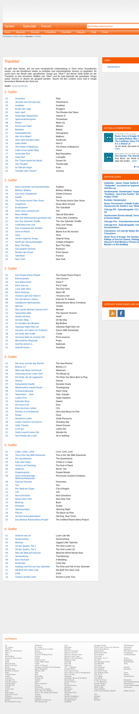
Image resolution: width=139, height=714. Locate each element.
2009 (17, 573)
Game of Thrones (41, 665)
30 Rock (8, 649)
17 (6, 153)
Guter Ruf (20, 157)
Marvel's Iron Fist (71, 653)
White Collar (98, 687)
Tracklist (38, 36)
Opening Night (22, 509)
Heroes (37, 685)
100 (17, 492)
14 (6, 143)
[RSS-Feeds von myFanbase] (113, 317)
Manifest (67, 649)
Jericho (37, 694)
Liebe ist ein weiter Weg (27, 150)
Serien (16, 36)
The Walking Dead (101, 673)
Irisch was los (21, 285)
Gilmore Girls (40, 671)
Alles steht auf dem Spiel (27, 140)
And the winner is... (24, 344)
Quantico (67, 687)
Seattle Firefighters (71, 696)
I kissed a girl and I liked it (27, 296)
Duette (18, 197)
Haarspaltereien (23, 133)
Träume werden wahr (25, 577)
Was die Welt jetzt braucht (28, 553)
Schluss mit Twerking (25, 465)
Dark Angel (9, 693)
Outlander (68, 676)
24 (6, 645)
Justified (38, 696)
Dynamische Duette (25, 384)
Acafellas (19, 105)
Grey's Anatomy (41, 683)
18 (6, 157)
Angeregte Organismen (26, 116)
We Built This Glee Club (27, 570)
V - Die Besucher (100, 682)
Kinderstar (20, 563)
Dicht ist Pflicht (22, 231)
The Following (99, 667)
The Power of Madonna (26, 147)
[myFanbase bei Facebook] (121, 317)
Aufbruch (19, 469)
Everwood (38, 653)
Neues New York (23, 499)
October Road (69, 669)
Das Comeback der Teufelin (29, 228)
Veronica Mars (99, 685)
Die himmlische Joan (13, 702)
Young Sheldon (99, 689)
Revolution (68, 689)
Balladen (19, 129)
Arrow (7, 662)
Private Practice (70, 682)
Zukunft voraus (22, 347)
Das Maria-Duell (23, 282)
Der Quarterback (23, 458)
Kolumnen (127, 649)
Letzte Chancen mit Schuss (28, 422)
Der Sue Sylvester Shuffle (27, 221)
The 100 (97, 660)
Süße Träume (22, 425)
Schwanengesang (24, 391)
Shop (126, 664)
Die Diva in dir (22, 404)
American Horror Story (13, 658)
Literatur (97, 696)
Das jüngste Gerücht (25, 249)
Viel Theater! (21, 164)
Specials (29, 26)
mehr (117, 149)
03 (6, 105)
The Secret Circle (100, 671)
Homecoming (21, 539)
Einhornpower (22, 278)
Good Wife (39, 676)
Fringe (37, 664)
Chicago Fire (10, 680)
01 (6, 98)
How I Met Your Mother (43, 691)
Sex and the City (70, 698)
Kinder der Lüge (23, 109)
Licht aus (19, 429)
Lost (66, 645)
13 (6, 140)
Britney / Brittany (23, 190)
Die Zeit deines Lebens (26, 299)
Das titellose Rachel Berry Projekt (31, 519)
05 (6, 112)
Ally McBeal (9, 656)
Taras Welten (99, 654)
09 (6, 126)
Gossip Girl (39, 678)
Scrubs (67, 694)
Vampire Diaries (100, 683)
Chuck (7, 687)
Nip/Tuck (67, 665)
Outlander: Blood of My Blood (75, 678)
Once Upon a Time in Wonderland (77, 673)
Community (9, 689)
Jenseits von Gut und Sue (27, 102)
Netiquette (128, 680)
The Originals (99, 669)
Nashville (67, 662)
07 (6, 119)
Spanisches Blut (23, 313)
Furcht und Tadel (23, 126)
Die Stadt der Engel (24, 488)
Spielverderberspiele (25, 119)
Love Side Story (23, 289)
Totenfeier (20, 255)
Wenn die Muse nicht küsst (28, 370)
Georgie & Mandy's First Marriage (47, 667)
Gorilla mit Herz (22, 316)
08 (6, 122)
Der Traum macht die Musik (28, 160)
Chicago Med (10, 683)
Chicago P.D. (10, 685)
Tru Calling (98, 676)
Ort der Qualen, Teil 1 (25, 546)
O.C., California (70, 667)
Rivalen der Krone (24, 252)
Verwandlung (21, 556)
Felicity (37, 656)
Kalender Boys (22, 401)
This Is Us (98, 674)
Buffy (7, 673)
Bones (7, 667)
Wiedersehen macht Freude (29, 387)
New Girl (67, 664)
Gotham (38, 680)
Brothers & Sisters (12, 671)
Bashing (19, 502)
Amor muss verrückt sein (27, 211)
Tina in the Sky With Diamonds (30, 455)
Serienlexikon (129, 645)
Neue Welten (21, 214)
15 (6, 147)
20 (6, 164)
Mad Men (67, 647)
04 (6, 109)
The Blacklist (99, 664)
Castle (7, 676)
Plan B (18, 513)
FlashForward (40, 660)
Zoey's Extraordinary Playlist (105, 691)
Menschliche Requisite (26, 340)
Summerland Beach (101, 649)
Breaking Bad (10, 669)
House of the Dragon (42, 689)
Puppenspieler (22, 472)
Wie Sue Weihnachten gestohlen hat (33, 218)
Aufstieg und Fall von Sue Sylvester (32, 566)
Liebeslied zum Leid (25, 224)
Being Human (10, 664)
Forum (46, 26)
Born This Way (22, 245)
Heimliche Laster (23, 418)
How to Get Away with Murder (46, 693)
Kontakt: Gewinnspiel (115, 200)
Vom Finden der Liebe (26, 435)
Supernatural (99, 651)
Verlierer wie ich (23, 535)
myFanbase (7, 36)
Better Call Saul (11, 665)
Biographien (128, 660)
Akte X (7, 653)
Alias (7, 654)
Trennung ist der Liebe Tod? (29, 373)
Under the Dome (100, 680)
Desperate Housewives (14, 698)
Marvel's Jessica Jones (73, 654)
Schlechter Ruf (22, 153)
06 (6, 116)
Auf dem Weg (21, 320)
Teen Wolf (98, 656)
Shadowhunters (70, 700)
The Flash (98, 665)
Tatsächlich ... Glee (24, 394)
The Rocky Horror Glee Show (29, 200)
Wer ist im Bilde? (23, 136)
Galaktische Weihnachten (27, 302)
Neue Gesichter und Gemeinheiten (32, 187)
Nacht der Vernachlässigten (28, 242)
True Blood (98, 678)
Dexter (7, 700)
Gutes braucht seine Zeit (27, 432)
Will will (19, 306)
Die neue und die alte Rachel (29, 363)
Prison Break (69, 680)
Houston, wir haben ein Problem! (31, 330)
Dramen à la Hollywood (26, 411)
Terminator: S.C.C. (101, 658)
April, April (20, 112)
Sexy (17, 235)
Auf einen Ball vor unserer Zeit (30, 337)
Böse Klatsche (22, 292)
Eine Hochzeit (22, 559)
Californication (10, 674)
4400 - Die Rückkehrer (13, 651)
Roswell (67, 691)
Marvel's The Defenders (73, 658)
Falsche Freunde (23, 482)
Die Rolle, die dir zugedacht (29, 377)
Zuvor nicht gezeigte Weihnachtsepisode (25, 477)
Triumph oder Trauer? (26, 171)
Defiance (8, 696)
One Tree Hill (69, 674)
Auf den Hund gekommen (27, 516)
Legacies (38, 698)
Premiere (19, 506)
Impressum (128, 687)
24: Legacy (9, 647)
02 (6, 102)
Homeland (38, 687)
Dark (7, 691)
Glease (18, 380)
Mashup (19, 542)
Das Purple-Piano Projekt (27, 275)
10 (6, 129)
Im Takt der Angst (23, 167)
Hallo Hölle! (21, 143)
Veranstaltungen (130, 654)
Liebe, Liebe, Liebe (24, 451)
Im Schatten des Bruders (27, 323)
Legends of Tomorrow (43, 700)
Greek (37, 682)
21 (6, 167)
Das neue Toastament (26, 194)
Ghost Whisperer (41, 669)
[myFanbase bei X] (129, 317)
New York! (20, 259)
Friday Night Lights (42, 662)
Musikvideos (114, 67)
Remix (18, 122)
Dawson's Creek (11, 694)
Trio (17, 485)
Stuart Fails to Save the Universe (106, 647)
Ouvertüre (20, 98)
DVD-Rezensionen (131, 651)
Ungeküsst (20, 204)
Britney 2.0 (20, 367)
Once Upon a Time (71, 671)
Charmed (8, 678)
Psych (66, 683)
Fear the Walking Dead (43, 654)
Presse (126, 674)
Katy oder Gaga (23, 462)
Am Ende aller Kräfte (25, 333)
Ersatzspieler (21, 207)
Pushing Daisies (70, 685)
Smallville (67, 702)
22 (6, 171)
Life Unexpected (41, 702)
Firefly (37, 658)
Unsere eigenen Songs (26, 238)
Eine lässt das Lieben (25, 408)
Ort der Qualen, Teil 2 (25, 549)
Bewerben (127, 669)
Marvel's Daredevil (71, 651)
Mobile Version (129, 691)
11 (6, 133)
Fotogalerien (128, 653)
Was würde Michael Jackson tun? (31, 309)
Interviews (128, 647)
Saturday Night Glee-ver (27, 327)
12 (6, 136)
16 (6, 150)
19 (6, 160)
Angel (7, 660)
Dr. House (39, 647)
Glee (22, 36)
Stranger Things (100, 645)
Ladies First (21, 398)
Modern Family (70, 660)
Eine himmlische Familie (44, 649)
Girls (36, 673)
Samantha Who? (70, 693)
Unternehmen (129, 676)
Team (126, 673)
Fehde (18, 415)
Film (95, 694)
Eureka (37, 651)
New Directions (22, 495)
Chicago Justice (11, 682)
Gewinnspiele (129, 662)
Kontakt (127, 667)
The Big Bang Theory (102, 662)
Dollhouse (38, 645)
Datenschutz (128, 683)
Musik (96, 698)
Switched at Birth (100, 653)
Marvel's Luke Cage (71, 656)
